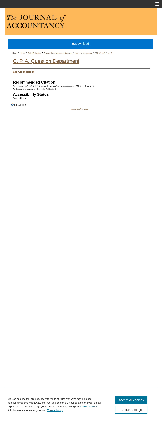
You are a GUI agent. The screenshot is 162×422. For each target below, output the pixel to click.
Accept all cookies (131, 400)
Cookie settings (88, 406)
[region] (81, 404)
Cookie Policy (55, 410)
